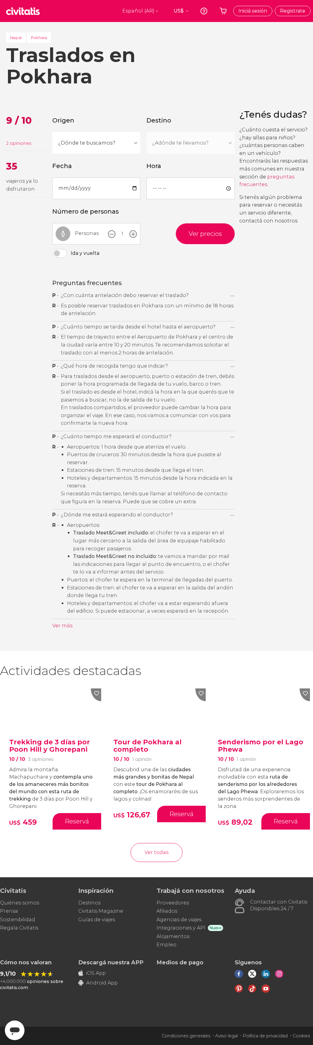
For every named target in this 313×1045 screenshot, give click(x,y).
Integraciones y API (180, 928)
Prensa (9, 911)
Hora (153, 166)
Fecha (62, 166)
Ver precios (205, 233)
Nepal (16, 37)
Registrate (292, 11)
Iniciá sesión (252, 11)
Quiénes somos (19, 903)
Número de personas (85, 211)
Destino (158, 120)
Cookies (301, 1036)
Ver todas (156, 852)
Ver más (62, 626)
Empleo (166, 945)
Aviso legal (226, 1036)
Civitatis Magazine (100, 911)
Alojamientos (173, 936)
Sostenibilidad (17, 919)
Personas (87, 233)
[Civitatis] (23, 11)
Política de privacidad (265, 1036)
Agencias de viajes (178, 919)
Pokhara (39, 37)
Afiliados (166, 911)
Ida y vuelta (85, 253)
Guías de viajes (96, 919)
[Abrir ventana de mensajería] (14, 1030)
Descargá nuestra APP (110, 962)
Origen (63, 120)
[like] (96, 694)
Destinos (89, 903)
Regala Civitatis (19, 928)
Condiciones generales (186, 1036)
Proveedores (172, 903)
